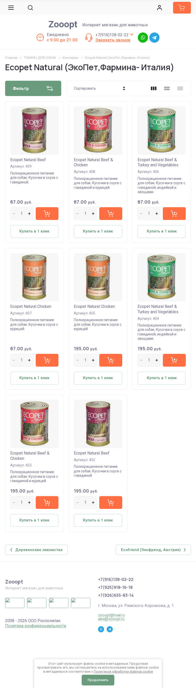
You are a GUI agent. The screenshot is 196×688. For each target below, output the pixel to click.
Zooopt (62, 24)
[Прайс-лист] (180, 88)
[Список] (167, 88)
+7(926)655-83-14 (116, 595)
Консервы (71, 58)
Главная (11, 58)
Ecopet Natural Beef (28, 159)
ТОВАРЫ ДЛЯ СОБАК (40, 58)
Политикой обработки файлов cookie (123, 671)
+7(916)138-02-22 (112, 34)
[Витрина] (153, 88)
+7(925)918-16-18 (115, 587)
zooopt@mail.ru (111, 615)
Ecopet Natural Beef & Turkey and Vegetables (158, 162)
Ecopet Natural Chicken (30, 306)
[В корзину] (47, 213)
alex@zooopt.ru (111, 619)
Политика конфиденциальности (35, 625)
